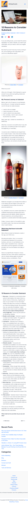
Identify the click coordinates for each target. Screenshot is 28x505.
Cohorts (14, 486)
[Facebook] (2, 37)
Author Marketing (5, 455)
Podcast (14, 482)
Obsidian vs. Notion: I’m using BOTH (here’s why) (13, 443)
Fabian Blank (13, 84)
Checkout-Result (14, 488)
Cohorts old (14, 477)
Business (3, 460)
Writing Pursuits (13, 4)
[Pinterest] (9, 37)
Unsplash (20, 84)
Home (14, 475)
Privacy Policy (14, 484)
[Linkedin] (12, 37)
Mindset (3, 465)
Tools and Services (6, 467)
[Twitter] (5, 37)
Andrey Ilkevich (13, 197)
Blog (2, 458)
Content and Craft (6, 463)
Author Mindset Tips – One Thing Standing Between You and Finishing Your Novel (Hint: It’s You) (13, 447)
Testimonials (14, 479)
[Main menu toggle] (25, 4)
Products (14, 490)
